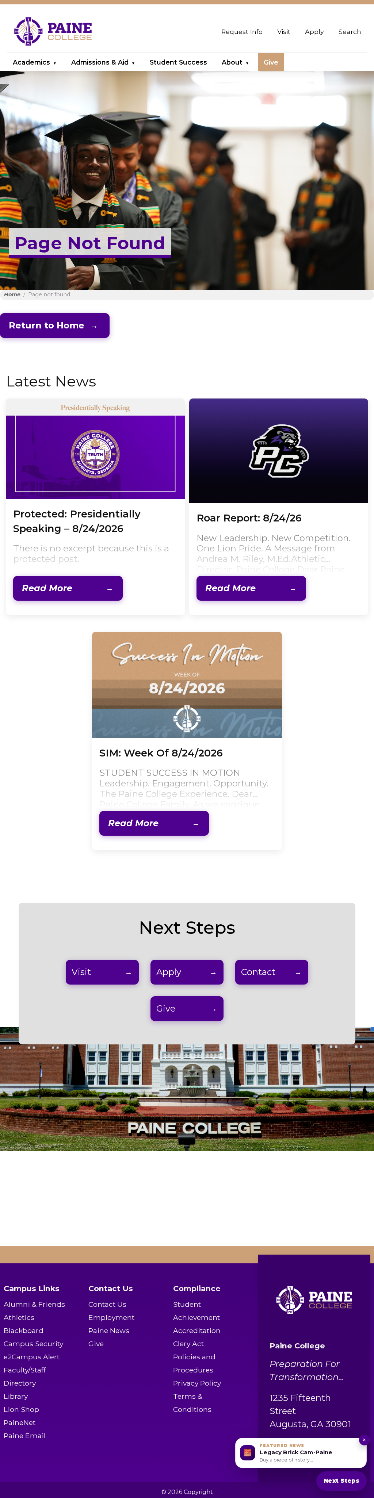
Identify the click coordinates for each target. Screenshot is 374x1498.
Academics (31, 62)
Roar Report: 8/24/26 (249, 518)
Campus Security (33, 1343)
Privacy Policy (197, 1383)
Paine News (108, 1330)
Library (16, 1396)
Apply (314, 31)
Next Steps (341, 1480)
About (232, 62)
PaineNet (19, 1422)
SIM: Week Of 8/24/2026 (161, 753)
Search (350, 31)
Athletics (19, 1317)
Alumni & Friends (34, 1304)
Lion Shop (21, 1409)
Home (12, 294)
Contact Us (107, 1304)
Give (271, 62)
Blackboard (23, 1330)
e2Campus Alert (32, 1356)
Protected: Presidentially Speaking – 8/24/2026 (77, 521)
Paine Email (25, 1435)
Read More (47, 588)
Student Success (178, 62)
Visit (283, 31)
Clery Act (188, 1343)
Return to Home (46, 325)
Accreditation (197, 1330)
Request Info (242, 31)
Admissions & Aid (100, 62)
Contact (258, 972)
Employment (111, 1317)
